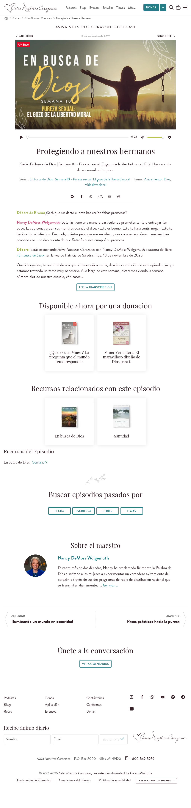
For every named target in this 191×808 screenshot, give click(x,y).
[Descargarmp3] (100, 196)
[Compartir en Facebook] (81, 196)
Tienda (120, 7)
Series (107, 511)
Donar (151, 7)
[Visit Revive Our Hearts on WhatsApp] (152, 697)
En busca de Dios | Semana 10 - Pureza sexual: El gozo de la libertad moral (79, 179)
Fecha (59, 511)
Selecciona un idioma (155, 781)
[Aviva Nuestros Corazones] (31, 7)
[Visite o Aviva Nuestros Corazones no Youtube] (163, 697)
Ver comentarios (95, 664)
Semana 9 (39, 462)
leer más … (110, 585)
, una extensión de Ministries (105, 773)
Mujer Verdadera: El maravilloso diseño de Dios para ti (121, 357)
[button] (184, 7)
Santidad (121, 436)
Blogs (82, 7)
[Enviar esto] (109, 196)
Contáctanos (95, 697)
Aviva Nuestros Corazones (38, 18)
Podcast (17, 18)
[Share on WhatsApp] (91, 196)
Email (57, 739)
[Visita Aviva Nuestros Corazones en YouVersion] (132, 709)
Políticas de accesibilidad (115, 780)
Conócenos (94, 704)
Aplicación (52, 704)
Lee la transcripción (95, 287)
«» (31, 255)
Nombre (11, 739)
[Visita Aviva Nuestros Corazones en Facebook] (142, 697)
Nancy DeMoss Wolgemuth (83, 557)
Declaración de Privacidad (34, 780)
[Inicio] (6, 18)
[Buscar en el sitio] (171, 7)
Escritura (83, 511)
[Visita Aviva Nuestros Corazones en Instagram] (132, 697)
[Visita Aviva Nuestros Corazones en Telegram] (183, 697)
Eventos (94, 7)
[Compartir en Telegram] (72, 196)
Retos (8, 711)
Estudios (107, 7)
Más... (132, 7)
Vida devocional (95, 184)
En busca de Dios (69, 436)
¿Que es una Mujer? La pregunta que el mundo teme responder (69, 357)
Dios (167, 179)
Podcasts (70, 7)
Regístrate (111, 740)
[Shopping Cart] (178, 7)
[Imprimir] (118, 196)
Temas (131, 511)
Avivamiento (153, 179)
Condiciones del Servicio (75, 780)
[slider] (77, 137)
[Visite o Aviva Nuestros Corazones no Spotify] (173, 697)
